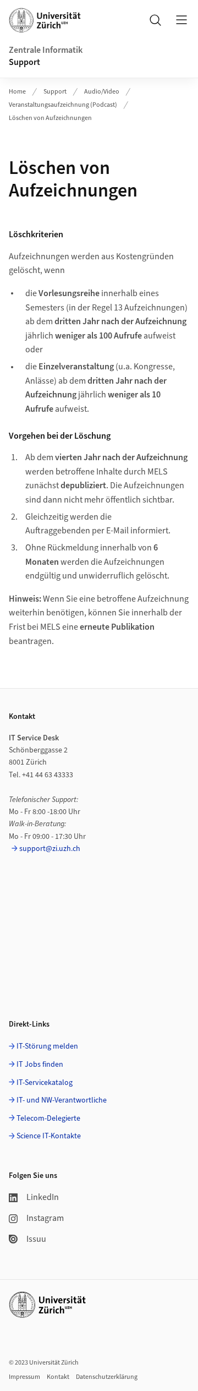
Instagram (45, 1218)
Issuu (36, 1239)
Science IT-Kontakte (48, 1136)
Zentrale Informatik (45, 50)
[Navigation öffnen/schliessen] (181, 20)
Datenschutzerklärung (107, 1377)
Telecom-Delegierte (48, 1118)
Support (24, 62)
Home (17, 91)
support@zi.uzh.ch (49, 848)
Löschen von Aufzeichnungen (50, 118)
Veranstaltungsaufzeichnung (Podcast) (63, 105)
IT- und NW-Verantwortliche (61, 1100)
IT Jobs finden (39, 1064)
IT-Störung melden (47, 1046)
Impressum (24, 1377)
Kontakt (58, 1377)
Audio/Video (101, 91)
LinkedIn (42, 1197)
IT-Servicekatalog (44, 1082)
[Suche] (155, 20)
